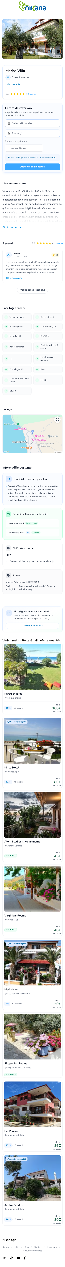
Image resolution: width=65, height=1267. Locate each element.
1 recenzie (58, 243)
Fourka (15, 77)
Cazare (6, 1247)
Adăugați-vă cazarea (32, 1250)
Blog (26, 1247)
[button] (47, 243)
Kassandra (24, 77)
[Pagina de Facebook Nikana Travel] (24, 1258)
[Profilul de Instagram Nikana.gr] (4, 1258)
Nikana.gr (9, 1240)
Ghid (17, 1247)
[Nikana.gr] (32, 6)
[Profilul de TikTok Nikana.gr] (11, 1258)
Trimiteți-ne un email (33, 625)
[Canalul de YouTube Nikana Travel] (18, 1258)
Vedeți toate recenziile (32, 289)
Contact (38, 1247)
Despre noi (52, 1247)
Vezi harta (12, 84)
